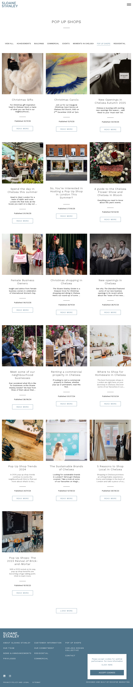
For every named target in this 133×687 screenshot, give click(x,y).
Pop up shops (73, 643)
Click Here (107, 665)
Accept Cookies (107, 673)
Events (66, 43)
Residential (119, 43)
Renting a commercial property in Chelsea (66, 373)
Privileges (9, 658)
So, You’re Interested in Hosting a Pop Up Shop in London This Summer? (66, 193)
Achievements (24, 43)
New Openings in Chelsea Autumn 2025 (110, 101)
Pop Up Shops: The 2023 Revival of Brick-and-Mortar (22, 561)
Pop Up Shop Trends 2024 (22, 468)
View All (9, 43)
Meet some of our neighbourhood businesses (22, 375)
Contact (70, 656)
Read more (22, 129)
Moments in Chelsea (83, 43)
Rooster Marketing (120, 682)
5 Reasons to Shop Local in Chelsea (110, 468)
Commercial (53, 43)
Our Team (8, 648)
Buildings (39, 43)
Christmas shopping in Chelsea (66, 282)
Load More (66, 611)
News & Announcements (17, 653)
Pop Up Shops (103, 43)
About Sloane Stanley (16, 643)
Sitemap (36, 682)
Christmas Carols (66, 99)
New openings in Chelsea (110, 282)
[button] (129, 4)
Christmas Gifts (22, 99)
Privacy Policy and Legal (16, 682)
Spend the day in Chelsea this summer (23, 190)
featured (114, 289)
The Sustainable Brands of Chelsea (66, 468)
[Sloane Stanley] (10, 3)
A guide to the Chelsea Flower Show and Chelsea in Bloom (110, 192)
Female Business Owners (22, 282)
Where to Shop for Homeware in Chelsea (110, 373)
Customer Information (48, 643)
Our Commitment (44, 648)
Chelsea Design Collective (74, 649)
